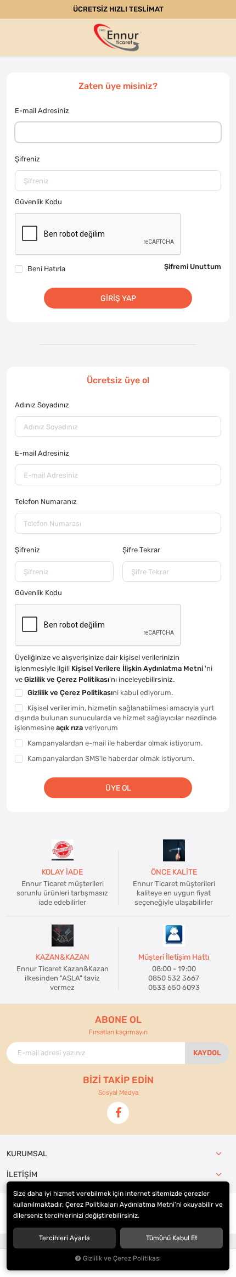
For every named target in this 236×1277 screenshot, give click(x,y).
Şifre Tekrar (141, 550)
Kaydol (207, 1053)
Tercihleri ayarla (64, 1238)
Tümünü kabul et (172, 1238)
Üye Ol (118, 787)
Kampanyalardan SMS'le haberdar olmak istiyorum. (110, 758)
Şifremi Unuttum (192, 266)
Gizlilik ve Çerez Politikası (66, 679)
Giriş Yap (118, 298)
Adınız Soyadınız (42, 405)
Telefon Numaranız (46, 501)
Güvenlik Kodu (38, 202)
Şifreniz (27, 159)
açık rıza (69, 728)
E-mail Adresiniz (42, 111)
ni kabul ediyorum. (100, 692)
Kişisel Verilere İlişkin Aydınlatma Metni (138, 668)
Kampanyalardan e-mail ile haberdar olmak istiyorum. (115, 743)
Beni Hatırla (46, 269)
